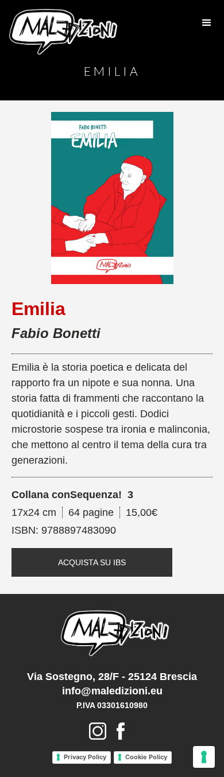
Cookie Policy (146, 757)
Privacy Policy (85, 757)
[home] (60, 32)
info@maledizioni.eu (112, 691)
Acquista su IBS (92, 562)
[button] (207, 23)
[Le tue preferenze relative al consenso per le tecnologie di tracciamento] (204, 757)
